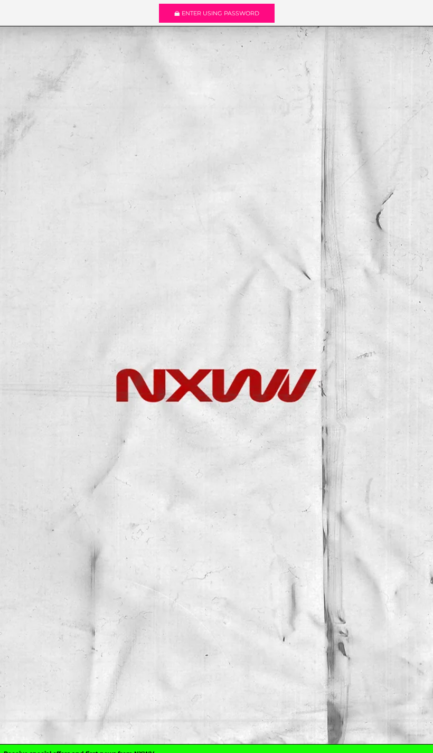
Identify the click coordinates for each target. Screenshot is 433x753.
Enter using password (220, 13)
